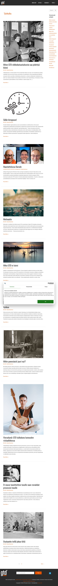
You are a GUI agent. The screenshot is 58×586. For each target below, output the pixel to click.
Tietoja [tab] (46, 286)
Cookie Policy (26, 581)
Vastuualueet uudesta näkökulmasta (52, 27)
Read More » (5, 82)
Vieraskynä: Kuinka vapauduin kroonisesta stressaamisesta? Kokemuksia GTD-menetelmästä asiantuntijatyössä (53, 50)
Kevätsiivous (51, 67)
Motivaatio (7, 219)
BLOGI (4, 70)
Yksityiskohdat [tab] (29, 286)
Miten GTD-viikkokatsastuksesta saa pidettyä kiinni (21, 66)
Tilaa (38, 572)
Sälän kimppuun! (10, 119)
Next (42, 563)
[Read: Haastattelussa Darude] (23, 153)
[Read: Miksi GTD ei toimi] (23, 252)
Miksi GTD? (34, 2)
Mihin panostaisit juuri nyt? (14, 361)
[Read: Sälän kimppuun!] (18, 103)
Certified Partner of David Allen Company (23, 579)
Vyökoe (6, 307)
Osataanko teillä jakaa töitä (14, 541)
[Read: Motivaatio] (23, 202)
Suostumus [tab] (12, 286)
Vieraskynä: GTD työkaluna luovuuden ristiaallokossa (18, 439)
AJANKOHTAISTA (7, 169)
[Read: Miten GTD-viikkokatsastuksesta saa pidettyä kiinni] (23, 41)
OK (45, 301)
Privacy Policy (32, 581)
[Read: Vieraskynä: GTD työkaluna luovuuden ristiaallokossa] (23, 409)
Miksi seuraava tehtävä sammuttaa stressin (53, 22)
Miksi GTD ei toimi (10, 265)
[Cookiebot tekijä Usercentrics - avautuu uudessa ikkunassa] (49, 283)
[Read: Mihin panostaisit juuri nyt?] (23, 344)
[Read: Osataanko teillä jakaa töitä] (23, 525)
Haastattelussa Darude (12, 166)
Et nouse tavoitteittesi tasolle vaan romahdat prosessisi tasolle (21, 486)
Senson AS (39, 582)
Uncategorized (17, 169)
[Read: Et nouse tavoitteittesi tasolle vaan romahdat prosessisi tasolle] (11, 473)
